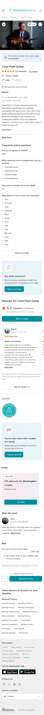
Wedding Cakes (27, 624)
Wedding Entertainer (30, 612)
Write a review (22, 319)
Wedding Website (8, 661)
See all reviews (20, 387)
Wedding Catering (8, 603)
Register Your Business (10, 654)
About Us (25, 654)
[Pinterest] (14, 684)
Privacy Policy (29, 647)
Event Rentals (19, 629)
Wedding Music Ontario (11, 566)
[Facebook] (4, 684)
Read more (6, 137)
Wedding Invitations (25, 603)
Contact (5, 647)
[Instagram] (19, 684)
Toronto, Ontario (11, 75)
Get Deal (21, 502)
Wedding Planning (24, 616)
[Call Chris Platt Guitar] (5, 579)
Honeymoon (26, 620)
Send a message (14, 289)
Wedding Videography (10, 620)
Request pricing (14, 454)
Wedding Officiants (9, 633)
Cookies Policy (7, 651)
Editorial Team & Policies (11, 658)
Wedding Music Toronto (29, 566)
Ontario (5, 17)
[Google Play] (27, 674)
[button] (22, 278)
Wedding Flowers (8, 616)
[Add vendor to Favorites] (40, 24)
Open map (35, 551)
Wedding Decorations (10, 624)
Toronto (14, 17)
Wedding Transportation (11, 612)
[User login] (40, 10)
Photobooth (23, 633)
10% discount (16, 80)
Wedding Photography (26, 608)
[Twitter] (9, 684)
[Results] (4, 24)
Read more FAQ (22, 253)
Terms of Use (16, 647)
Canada (10, 696)
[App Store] (10, 674)
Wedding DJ (6, 629)
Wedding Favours (8, 608)
